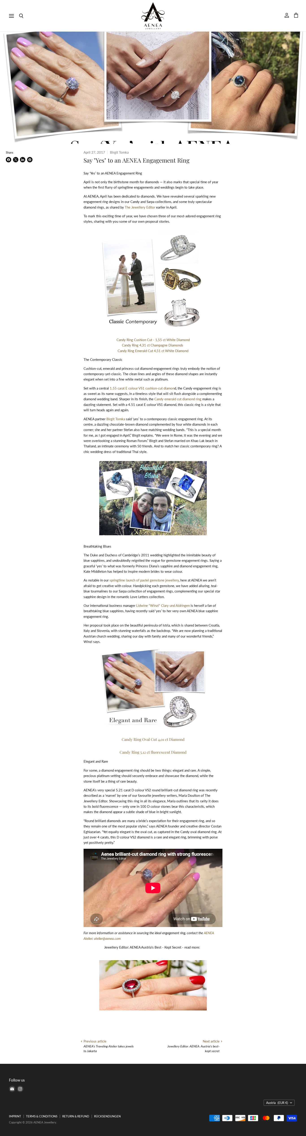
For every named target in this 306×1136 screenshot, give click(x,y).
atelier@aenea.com (107, 938)
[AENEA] (153, 1011)
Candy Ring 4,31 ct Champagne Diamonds (153, 345)
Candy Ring (153, 752)
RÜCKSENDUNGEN (107, 1116)
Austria (277, 1103)
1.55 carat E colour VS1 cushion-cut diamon (142, 388)
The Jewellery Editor (140, 207)
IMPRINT (15, 1116)
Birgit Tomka (116, 419)
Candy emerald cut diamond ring (177, 399)
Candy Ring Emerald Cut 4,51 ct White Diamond (153, 351)
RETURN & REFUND (75, 1116)
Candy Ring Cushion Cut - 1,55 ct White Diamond (153, 340)
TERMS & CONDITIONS (41, 1116)
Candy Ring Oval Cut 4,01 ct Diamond (153, 739)
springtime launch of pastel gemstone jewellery (144, 580)
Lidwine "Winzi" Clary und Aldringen (163, 605)
